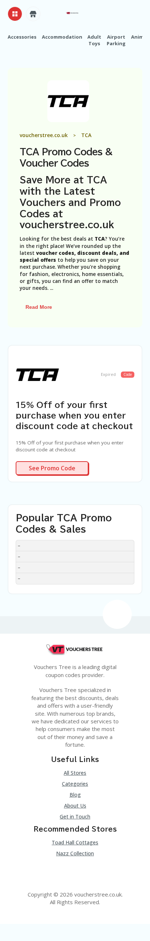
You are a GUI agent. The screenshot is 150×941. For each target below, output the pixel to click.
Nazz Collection (75, 853)
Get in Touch (75, 816)
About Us (75, 805)
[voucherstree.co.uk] (72, 12)
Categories (75, 783)
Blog (75, 794)
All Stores (75, 772)
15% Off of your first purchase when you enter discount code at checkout (74, 415)
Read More (39, 307)
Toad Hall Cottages (75, 842)
